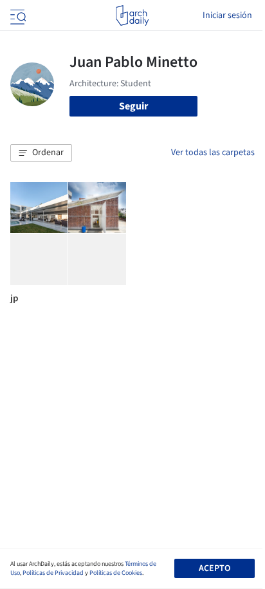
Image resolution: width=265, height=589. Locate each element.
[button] (41, 153)
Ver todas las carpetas (213, 152)
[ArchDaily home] (132, 15)
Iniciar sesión (227, 15)
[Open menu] (17, 15)
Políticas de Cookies (115, 572)
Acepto (214, 568)
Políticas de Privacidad (53, 572)
